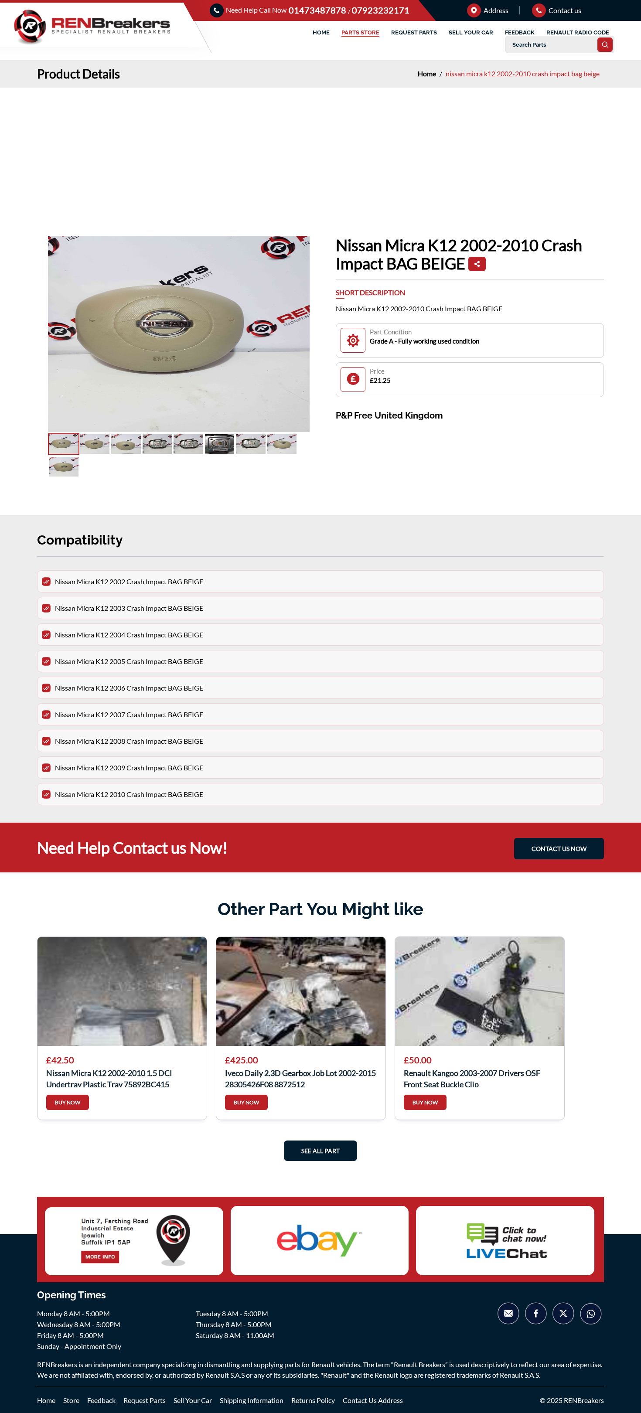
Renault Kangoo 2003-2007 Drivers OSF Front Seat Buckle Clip (472, 1077)
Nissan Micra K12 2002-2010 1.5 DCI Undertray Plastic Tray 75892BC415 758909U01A (109, 1077)
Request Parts (144, 1400)
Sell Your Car (193, 1400)
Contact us (564, 10)
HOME (321, 32)
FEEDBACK (520, 32)
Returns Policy (313, 1400)
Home (427, 73)
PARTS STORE (360, 32)
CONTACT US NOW (559, 848)
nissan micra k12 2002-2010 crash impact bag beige (523, 73)
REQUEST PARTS (414, 32)
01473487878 (318, 10)
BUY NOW (67, 1102)
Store (71, 1400)
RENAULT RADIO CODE (577, 32)
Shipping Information (251, 1400)
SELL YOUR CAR (471, 32)
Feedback (101, 1400)
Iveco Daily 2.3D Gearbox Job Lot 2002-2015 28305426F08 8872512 (300, 1077)
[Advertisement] (320, 153)
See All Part (320, 1150)
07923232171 (380, 10)
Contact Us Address (373, 1400)
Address (495, 10)
